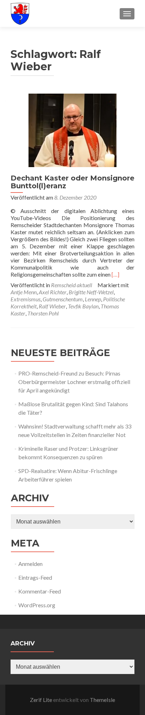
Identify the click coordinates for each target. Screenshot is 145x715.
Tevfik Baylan (83, 306)
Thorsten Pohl (43, 313)
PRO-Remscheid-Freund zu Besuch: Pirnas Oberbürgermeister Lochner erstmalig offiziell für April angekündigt (74, 382)
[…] (115, 274)
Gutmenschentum (63, 299)
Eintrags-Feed (35, 577)
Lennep (93, 299)
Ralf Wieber (52, 306)
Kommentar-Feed (39, 591)
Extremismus (25, 299)
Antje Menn (24, 292)
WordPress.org (36, 605)
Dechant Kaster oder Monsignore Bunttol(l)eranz (72, 182)
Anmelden (30, 563)
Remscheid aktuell (71, 285)
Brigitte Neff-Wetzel (91, 292)
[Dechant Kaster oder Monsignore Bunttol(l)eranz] (72, 129)
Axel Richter (53, 292)
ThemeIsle (102, 699)
